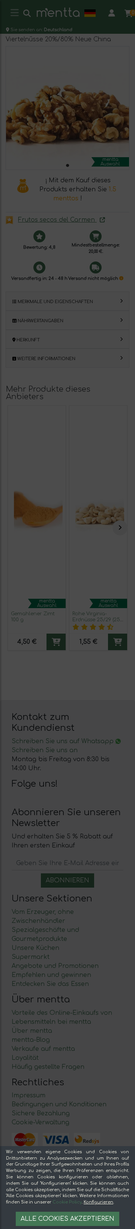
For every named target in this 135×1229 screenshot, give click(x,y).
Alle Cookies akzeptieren (67, 1218)
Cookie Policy (67, 1202)
